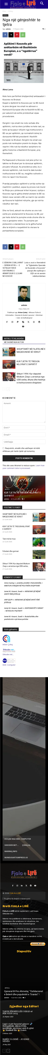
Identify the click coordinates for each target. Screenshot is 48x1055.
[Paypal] (19, 322)
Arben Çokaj (8, 644)
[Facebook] (5, 34)
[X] (11, 34)
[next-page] (8, 389)
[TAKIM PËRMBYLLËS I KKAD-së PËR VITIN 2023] (41, 1014)
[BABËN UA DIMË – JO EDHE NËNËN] (41, 1042)
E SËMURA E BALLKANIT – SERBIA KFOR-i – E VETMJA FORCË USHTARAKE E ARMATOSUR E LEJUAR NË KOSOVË (13, 269)
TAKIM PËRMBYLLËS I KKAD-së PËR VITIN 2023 (18, 1012)
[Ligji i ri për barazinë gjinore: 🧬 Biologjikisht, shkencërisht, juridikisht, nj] (41, 1027)
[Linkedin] (21, 885)
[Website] (35, 322)
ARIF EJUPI (8, 600)
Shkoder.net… (8, 654)
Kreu (4, 11)
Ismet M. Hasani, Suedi (13, 591)
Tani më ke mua (9, 539)
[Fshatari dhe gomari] (39, 554)
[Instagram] (13, 322)
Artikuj (10, 11)
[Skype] (24, 322)
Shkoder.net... (8, 913)
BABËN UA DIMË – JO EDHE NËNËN (16, 1040)
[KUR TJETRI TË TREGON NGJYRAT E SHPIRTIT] (9, 364)
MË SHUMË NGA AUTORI (14, 342)
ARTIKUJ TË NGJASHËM (14, 339)
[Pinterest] (16, 34)
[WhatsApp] (22, 34)
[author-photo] (24, 301)
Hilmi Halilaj (9, 583)
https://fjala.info (24, 309)
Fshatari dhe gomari (11, 551)
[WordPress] (40, 322)
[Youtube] (24, 326)
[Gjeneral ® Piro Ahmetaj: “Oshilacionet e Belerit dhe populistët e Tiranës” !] (24, 977)
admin (8, 29)
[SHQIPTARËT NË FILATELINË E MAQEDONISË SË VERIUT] (9, 352)
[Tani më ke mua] (39, 542)
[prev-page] (4, 389)
